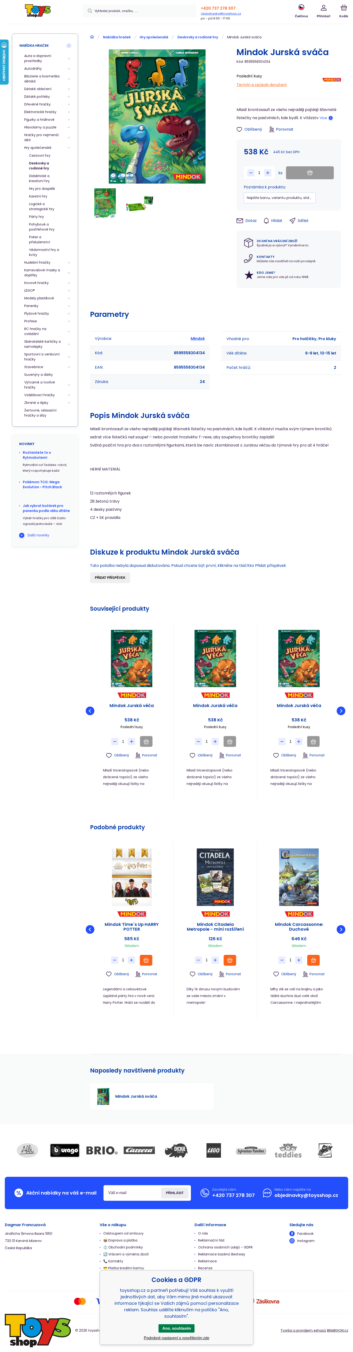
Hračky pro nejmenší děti (41, 137)
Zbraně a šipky (36, 402)
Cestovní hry (39, 155)
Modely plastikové (39, 298)
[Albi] (27, 1150)
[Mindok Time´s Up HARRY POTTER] (131, 877)
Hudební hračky (37, 262)
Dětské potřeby (37, 96)
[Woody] (325, 1150)
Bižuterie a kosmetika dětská (42, 79)
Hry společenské (154, 37)
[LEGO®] (213, 1150)
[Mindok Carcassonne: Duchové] (299, 877)
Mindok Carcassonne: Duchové (299, 927)
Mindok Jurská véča (132, 705)
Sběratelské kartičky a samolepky (42, 344)
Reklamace (207, 1261)
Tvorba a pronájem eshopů (303, 1330)
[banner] (38, 12)
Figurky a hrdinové (39, 119)
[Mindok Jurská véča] (131, 658)
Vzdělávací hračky (39, 395)
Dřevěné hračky (37, 104)
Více (323, 118)
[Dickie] (176, 1150)
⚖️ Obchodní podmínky (123, 1247)
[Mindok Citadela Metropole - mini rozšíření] (215, 877)
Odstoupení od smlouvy (123, 1233)
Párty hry (36, 216)
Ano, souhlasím (176, 1328)
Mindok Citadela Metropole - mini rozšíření (215, 927)
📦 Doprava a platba (120, 1240)
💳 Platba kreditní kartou (123, 1268)
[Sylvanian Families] (251, 1150)
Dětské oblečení (37, 89)
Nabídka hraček (117, 37)
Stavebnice (33, 367)
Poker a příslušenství (39, 239)
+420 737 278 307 (218, 8)
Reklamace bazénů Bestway (221, 1254)
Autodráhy (33, 68)
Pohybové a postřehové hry (42, 227)
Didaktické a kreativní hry (39, 178)
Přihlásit (175, 1193)
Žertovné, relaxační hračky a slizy (40, 413)
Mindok (198, 338)
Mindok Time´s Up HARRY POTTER (132, 927)
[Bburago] (64, 1150)
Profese (30, 321)
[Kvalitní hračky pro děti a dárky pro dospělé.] (92, 37)
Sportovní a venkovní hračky (42, 357)
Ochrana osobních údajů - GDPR (225, 1247)
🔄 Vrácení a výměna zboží (126, 1254)
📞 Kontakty (113, 1261)
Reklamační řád (211, 1240)
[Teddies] (288, 1150)
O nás (203, 1233)
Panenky (31, 305)
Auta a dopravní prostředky (37, 58)
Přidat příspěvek (110, 578)
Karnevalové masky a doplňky (42, 273)
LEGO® (29, 290)
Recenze (205, 1268)
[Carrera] (139, 1150)
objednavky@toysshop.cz (221, 13)
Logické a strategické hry (41, 206)
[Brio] (102, 1150)
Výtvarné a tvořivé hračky (39, 385)
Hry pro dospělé (42, 188)
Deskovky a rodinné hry (197, 37)
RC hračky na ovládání (35, 331)
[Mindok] (331, 80)
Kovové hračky (36, 282)
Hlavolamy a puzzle (40, 127)
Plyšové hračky (36, 313)
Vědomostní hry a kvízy (44, 252)
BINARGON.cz (337, 1330)
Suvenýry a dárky (38, 374)
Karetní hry (38, 196)
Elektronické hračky (40, 112)
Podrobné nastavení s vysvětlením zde (176, 1338)
